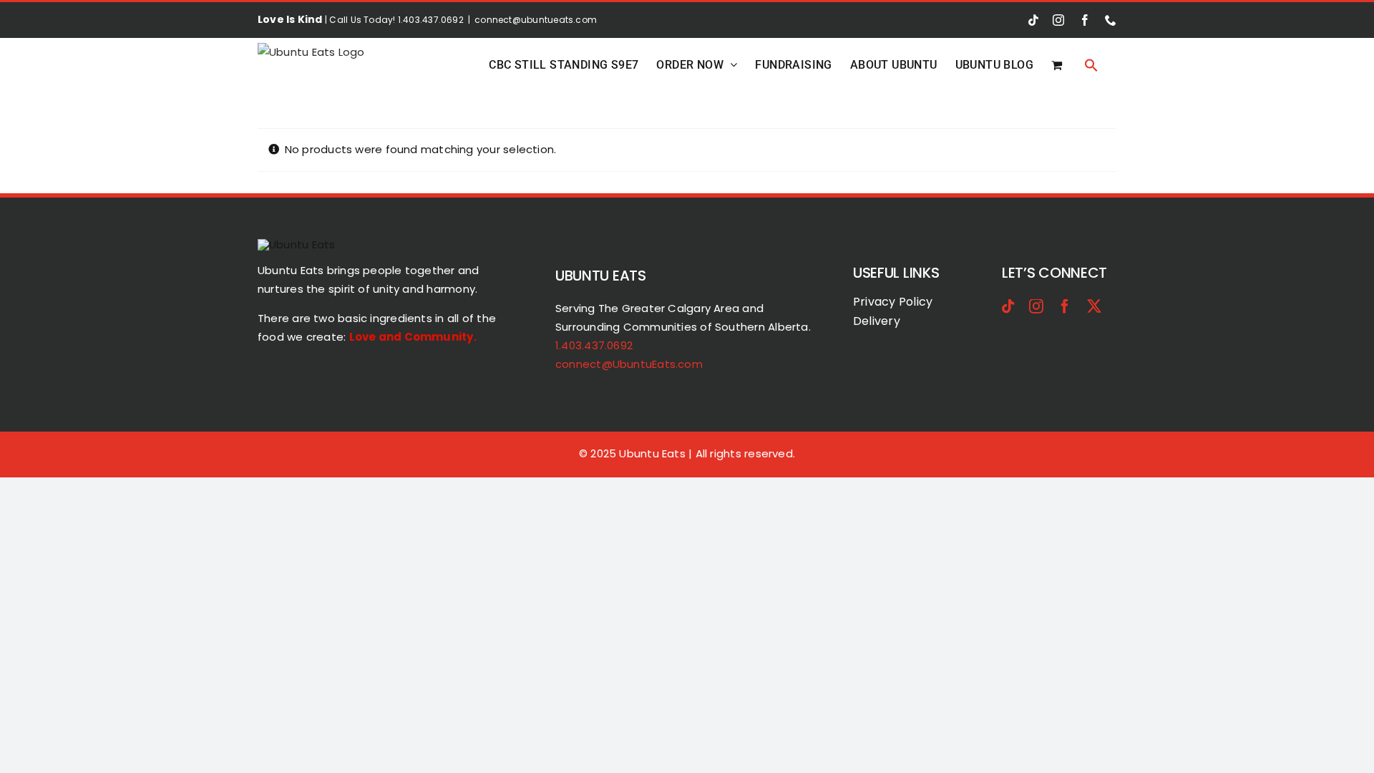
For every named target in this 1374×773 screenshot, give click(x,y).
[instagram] (1036, 306)
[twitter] (1094, 306)
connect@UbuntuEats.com (629, 363)
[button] (1091, 65)
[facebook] (1065, 306)
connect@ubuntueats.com (535, 20)
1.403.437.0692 (594, 345)
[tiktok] (1008, 306)
